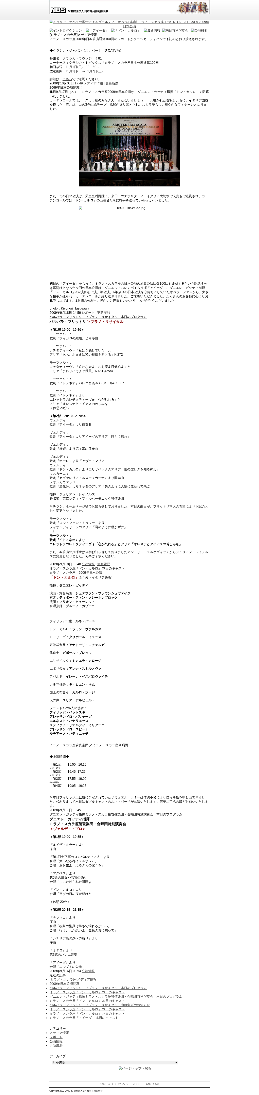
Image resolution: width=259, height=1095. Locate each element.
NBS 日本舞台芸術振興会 (78, 7)
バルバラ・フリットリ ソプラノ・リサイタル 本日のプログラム (98, 317)
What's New (103, 17)
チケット (194, 17)
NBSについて (107, 1084)
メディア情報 (93, 83)
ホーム (69, 17)
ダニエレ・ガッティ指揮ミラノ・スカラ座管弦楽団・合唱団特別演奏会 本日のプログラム (116, 814)
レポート (88, 312)
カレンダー (164, 17)
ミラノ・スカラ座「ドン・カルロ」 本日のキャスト (87, 568)
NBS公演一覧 (133, 17)
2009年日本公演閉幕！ (66, 87)
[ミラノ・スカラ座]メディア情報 (73, 34)
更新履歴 (111, 83)
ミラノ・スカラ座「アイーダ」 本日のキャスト (84, 1017)
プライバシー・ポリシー (130, 1084)
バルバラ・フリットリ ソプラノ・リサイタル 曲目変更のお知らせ (100, 1005)
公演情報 (88, 564)
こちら (67, 79)
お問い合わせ (152, 1084)
